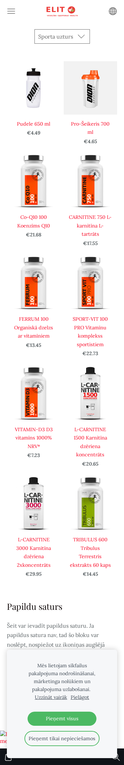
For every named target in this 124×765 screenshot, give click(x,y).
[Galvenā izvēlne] (11, 11)
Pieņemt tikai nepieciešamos (62, 738)
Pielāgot (80, 697)
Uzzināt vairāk (51, 697)
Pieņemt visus (62, 718)
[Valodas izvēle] (112, 11)
